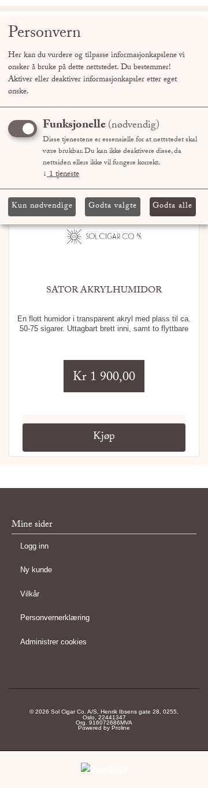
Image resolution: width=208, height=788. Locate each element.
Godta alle (172, 206)
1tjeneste (61, 175)
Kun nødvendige (42, 206)
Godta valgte (112, 206)
